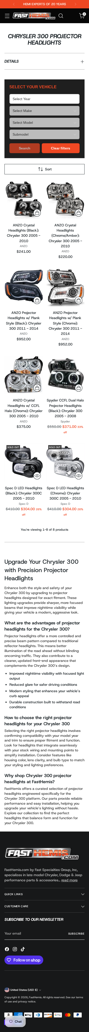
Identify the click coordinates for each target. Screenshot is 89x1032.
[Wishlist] (71, 16)
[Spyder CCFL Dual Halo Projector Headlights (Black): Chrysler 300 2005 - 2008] (65, 375)
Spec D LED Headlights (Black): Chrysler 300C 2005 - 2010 (23, 493)
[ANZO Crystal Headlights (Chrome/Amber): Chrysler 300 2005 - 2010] (65, 199)
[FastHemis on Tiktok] (23, 950)
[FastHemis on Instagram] (15, 950)
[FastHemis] (33, 15)
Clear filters (60, 148)
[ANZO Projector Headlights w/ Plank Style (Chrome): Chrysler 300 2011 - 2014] (65, 287)
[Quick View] (37, 476)
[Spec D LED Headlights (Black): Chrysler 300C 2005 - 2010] (23, 462)
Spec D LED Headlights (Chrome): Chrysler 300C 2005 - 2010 (65, 493)
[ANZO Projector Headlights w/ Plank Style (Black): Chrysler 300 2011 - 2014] (23, 287)
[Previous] (13, 4)
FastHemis (35, 997)
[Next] (75, 4)
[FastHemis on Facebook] (7, 950)
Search (24, 148)
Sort (48, 169)
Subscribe (76, 933)
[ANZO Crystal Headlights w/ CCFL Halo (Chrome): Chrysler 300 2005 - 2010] (23, 375)
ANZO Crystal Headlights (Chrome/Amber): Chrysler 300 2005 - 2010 (65, 236)
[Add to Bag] (37, 213)
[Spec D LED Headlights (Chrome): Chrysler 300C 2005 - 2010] (65, 462)
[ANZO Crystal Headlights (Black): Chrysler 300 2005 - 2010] (23, 199)
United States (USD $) (24, 990)
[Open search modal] (61, 16)
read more (69, 880)
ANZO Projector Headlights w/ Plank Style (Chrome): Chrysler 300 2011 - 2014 (65, 323)
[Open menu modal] (7, 16)
